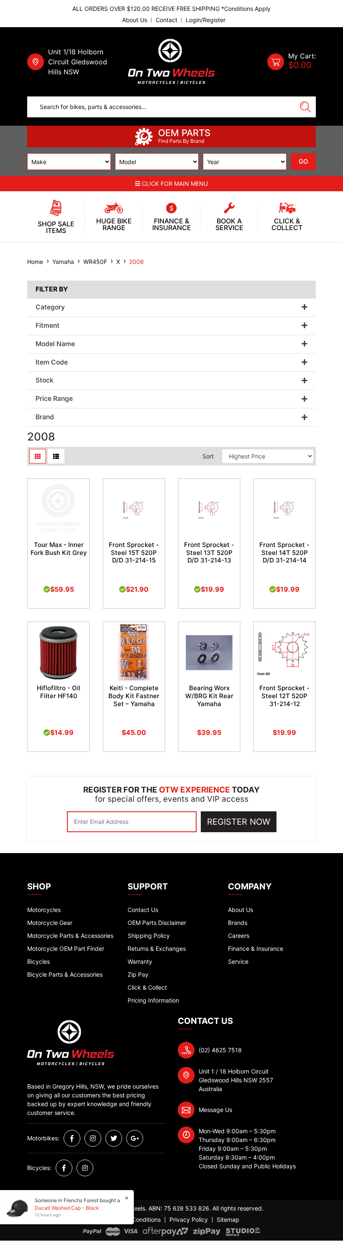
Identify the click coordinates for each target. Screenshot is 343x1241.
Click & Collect (147, 987)
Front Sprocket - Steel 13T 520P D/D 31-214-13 (209, 553)
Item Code (52, 362)
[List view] (56, 456)
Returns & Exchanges (157, 948)
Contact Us (143, 909)
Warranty (140, 961)
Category (50, 307)
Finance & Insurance (255, 948)
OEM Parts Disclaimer (157, 922)
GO (303, 161)
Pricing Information (153, 1000)
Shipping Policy (149, 935)
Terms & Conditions (134, 1220)
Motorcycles (44, 909)
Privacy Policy (188, 1220)
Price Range (54, 399)
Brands (237, 922)
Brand (45, 417)
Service (238, 961)
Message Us (215, 1109)
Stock (45, 380)
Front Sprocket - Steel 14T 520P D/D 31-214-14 (284, 553)
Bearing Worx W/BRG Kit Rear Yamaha (209, 696)
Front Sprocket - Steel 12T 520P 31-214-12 (284, 696)
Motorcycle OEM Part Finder (65, 948)
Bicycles (38, 961)
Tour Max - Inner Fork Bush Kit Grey (59, 549)
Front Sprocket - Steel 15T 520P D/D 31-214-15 (134, 553)
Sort (208, 456)
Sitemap (228, 1220)
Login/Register (205, 20)
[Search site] (305, 106)
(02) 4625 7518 (220, 1050)
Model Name (55, 344)
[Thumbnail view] (37, 456)
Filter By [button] (52, 289)
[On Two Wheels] (171, 61)
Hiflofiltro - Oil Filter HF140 (58, 692)
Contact (166, 20)
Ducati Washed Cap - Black (67, 1208)
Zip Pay (138, 974)
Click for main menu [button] (174, 183)
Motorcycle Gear (49, 922)
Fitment (47, 325)
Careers (238, 935)
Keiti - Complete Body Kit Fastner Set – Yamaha (133, 696)
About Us (134, 20)
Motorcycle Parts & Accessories (70, 935)
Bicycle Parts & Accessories (64, 974)
